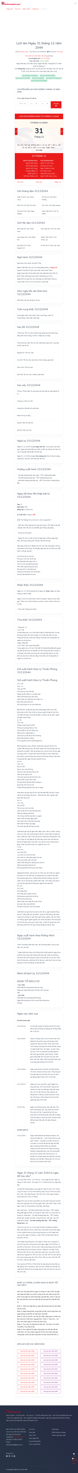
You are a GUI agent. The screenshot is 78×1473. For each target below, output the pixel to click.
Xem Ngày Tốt (34, 1438)
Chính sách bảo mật (58, 1435)
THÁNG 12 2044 (39, 123)
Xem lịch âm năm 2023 (27, 1382)
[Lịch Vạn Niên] (11, 3)
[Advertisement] (39, 24)
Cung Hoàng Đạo (35, 1441)
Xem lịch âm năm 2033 (51, 1378)
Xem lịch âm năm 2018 (27, 1360)
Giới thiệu (55, 1429)
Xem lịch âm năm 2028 (51, 1356)
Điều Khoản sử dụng (59, 1432)
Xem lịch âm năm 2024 (27, 1387)
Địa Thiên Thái (18, 1437)
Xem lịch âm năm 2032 (51, 1373)
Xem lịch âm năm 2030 (51, 1364)
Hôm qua (20, 182)
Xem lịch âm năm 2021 (27, 1373)
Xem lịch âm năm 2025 (27, 1391)
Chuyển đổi (56, 105)
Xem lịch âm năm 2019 (27, 1364)
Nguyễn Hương (24, 52)
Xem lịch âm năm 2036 (51, 1391)
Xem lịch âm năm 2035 (51, 1387)
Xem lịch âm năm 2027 (51, 1351)
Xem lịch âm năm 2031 (51, 1369)
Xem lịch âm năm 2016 (27, 1351)
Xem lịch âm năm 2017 (27, 1356)
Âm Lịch (32, 1429)
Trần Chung (60, 52)
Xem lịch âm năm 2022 (27, 1378)
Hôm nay (39, 182)
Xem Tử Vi (32, 1435)
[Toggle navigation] (74, 3)
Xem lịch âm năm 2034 (51, 1382)
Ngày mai (58, 182)
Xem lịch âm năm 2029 (51, 1360)
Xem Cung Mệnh (34, 1444)
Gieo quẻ (32, 1432)
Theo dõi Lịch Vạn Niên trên (34, 56)
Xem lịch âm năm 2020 (27, 1369)
